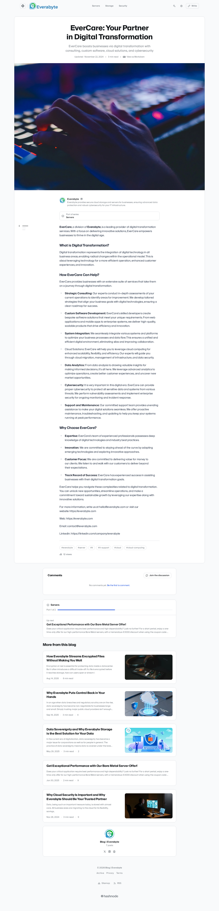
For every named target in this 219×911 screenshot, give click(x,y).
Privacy (110, 873)
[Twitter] (104, 852)
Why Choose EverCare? (32, 243)
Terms (119, 873)
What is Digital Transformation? (29, 233)
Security (123, 6)
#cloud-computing (135, 548)
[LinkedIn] (81, 199)
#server (81, 548)
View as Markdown (136, 56)
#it (91, 548)
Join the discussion (159, 575)
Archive (100, 873)
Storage (109, 6)
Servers (96, 6)
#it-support (103, 548)
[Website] (114, 852)
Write (194, 6)
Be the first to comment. (118, 585)
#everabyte (67, 548)
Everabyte (73, 199)
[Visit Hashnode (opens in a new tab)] (109, 896)
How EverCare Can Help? (33, 239)
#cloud (117, 548)
